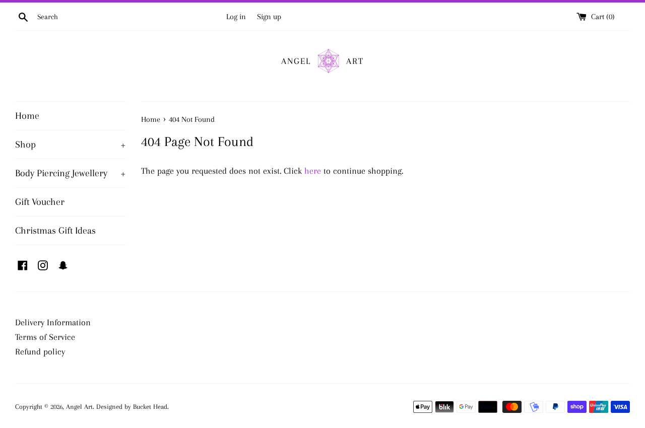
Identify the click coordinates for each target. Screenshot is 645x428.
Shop (70, 144)
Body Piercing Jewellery (70, 173)
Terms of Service (45, 337)
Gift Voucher (39, 201)
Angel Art (79, 406)
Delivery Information (53, 322)
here (312, 171)
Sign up (269, 16)
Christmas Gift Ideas (55, 230)
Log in (236, 16)
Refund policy (40, 351)
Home (27, 115)
